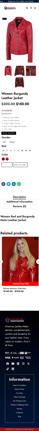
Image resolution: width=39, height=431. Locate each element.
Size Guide (8, 133)
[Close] (30, 418)
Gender (6, 137)
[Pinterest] (18, 363)
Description (19, 197)
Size (4, 146)
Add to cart (20, 165)
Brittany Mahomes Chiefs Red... (15, 288)
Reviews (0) (19, 206)
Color (5, 154)
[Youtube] (12, 363)
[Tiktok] (7, 368)
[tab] (19, 197)
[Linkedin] (12, 368)
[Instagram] (23, 363)
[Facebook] (7, 363)
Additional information (19, 201)
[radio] (4, 141)
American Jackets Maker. (16, 429)
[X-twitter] (28, 363)
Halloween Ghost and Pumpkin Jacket (19, 422)
